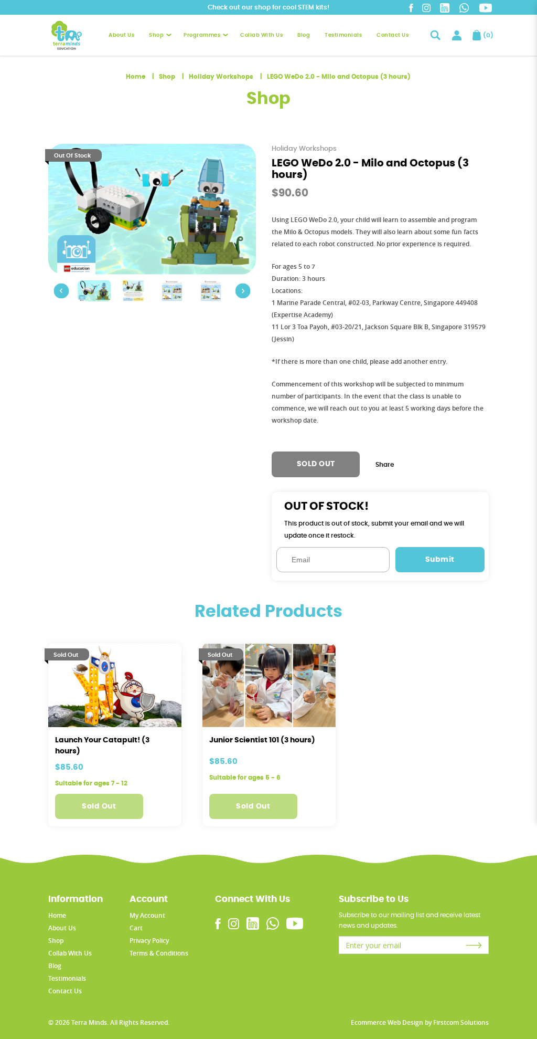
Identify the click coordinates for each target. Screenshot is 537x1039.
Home (135, 77)
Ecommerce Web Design (387, 1022)
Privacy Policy (149, 940)
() (486, 35)
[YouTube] (485, 8)
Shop (167, 77)
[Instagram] (426, 7)
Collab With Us (70, 953)
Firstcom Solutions (461, 1022)
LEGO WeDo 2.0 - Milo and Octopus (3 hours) (339, 77)
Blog (54, 965)
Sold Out (99, 806)
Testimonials (67, 978)
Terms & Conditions (159, 953)
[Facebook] (411, 7)
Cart (136, 927)
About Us (62, 927)
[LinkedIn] (444, 7)
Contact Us (65, 990)
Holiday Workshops (221, 77)
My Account (147, 915)
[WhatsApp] (464, 7)
